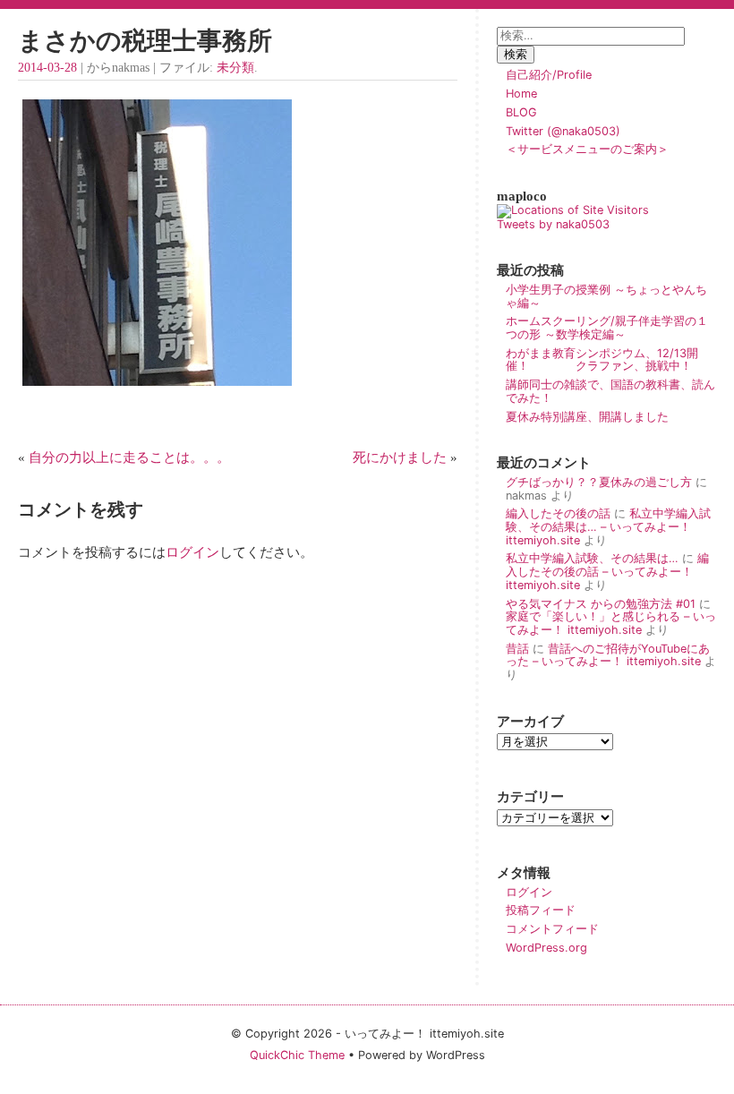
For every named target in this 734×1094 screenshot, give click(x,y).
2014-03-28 (47, 67)
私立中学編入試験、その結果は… (592, 558)
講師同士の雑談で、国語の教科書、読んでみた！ (610, 391)
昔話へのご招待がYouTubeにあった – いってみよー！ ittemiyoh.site (608, 655)
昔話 (517, 648)
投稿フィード (541, 910)
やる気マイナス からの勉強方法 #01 (601, 604)
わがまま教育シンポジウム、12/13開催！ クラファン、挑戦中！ (602, 359)
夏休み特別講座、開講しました (587, 416)
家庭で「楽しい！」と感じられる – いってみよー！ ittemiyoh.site (611, 623)
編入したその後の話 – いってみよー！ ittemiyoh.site (607, 571)
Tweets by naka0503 (553, 224)
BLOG (521, 112)
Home (521, 93)
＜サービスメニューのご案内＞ (587, 149)
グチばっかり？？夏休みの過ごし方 (599, 482)
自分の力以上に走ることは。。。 (129, 457)
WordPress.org (546, 947)
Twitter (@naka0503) (563, 131)
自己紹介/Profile (549, 74)
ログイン (192, 552)
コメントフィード (552, 929)
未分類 (235, 67)
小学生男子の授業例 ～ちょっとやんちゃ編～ (606, 296)
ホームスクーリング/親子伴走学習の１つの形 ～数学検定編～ (607, 327)
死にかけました (400, 457)
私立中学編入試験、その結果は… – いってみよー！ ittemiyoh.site (608, 526)
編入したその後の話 (558, 513)
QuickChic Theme (297, 1055)
